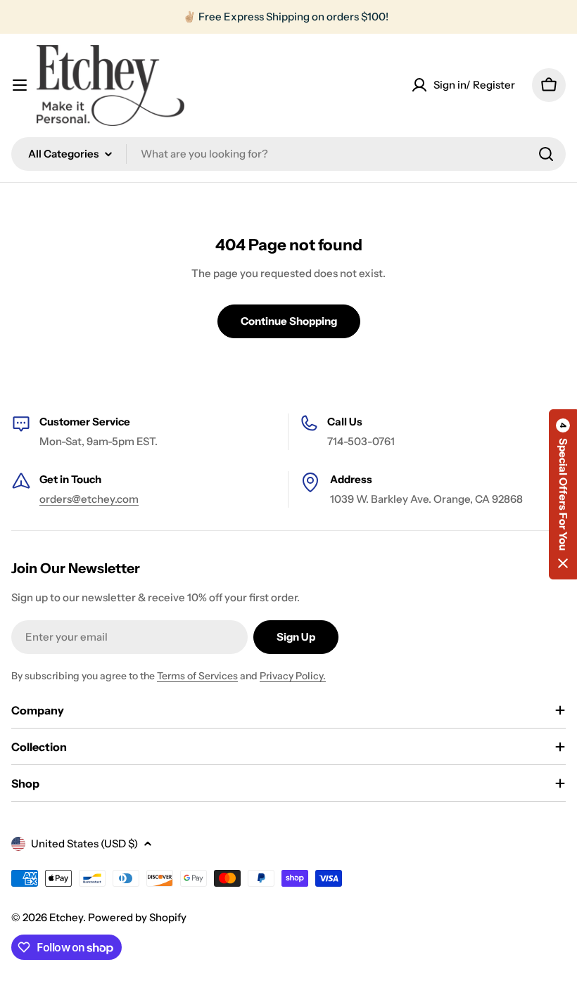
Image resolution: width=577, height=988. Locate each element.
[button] (563, 494)
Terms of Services (197, 675)
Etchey (66, 917)
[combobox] (288, 154)
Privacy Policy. (293, 675)
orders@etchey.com (89, 499)
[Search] (546, 154)
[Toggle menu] (19, 85)
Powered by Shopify (137, 917)
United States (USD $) (84, 843)
